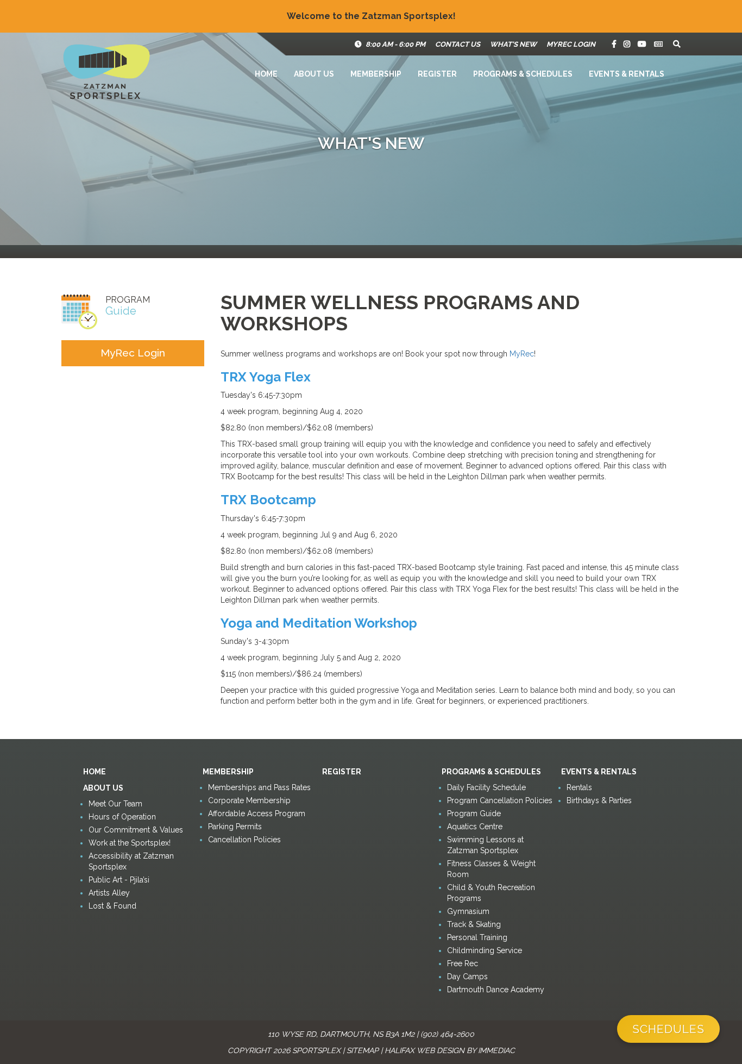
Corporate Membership (249, 800)
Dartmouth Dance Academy (495, 989)
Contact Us (457, 44)
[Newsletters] (658, 44)
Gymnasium (468, 911)
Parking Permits (235, 826)
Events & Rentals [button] (626, 74)
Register (437, 74)
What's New (513, 44)
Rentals (579, 787)
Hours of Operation (122, 816)
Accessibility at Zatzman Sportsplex (131, 861)
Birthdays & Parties (599, 800)
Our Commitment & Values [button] (136, 829)
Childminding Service (484, 950)
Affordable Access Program (256, 813)
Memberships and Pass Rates (259, 787)
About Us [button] (314, 74)
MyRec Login (570, 44)
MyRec (522, 353)
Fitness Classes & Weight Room (491, 869)
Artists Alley (109, 892)
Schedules (668, 1029)
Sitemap (363, 1050)
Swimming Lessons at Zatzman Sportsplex (485, 845)
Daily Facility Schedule (486, 787)
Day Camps (467, 976)
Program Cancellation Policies (499, 800)
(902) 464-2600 (447, 1034)
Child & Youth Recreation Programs (491, 893)
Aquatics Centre (474, 826)
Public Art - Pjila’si (119, 879)
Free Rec (462, 963)
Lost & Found (112, 906)
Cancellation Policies (244, 839)
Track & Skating (474, 924)
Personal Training (477, 937)
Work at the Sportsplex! (130, 842)
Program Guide (474, 813)
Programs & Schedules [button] (523, 74)
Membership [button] (375, 74)
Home (266, 74)
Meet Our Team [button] (115, 803)
